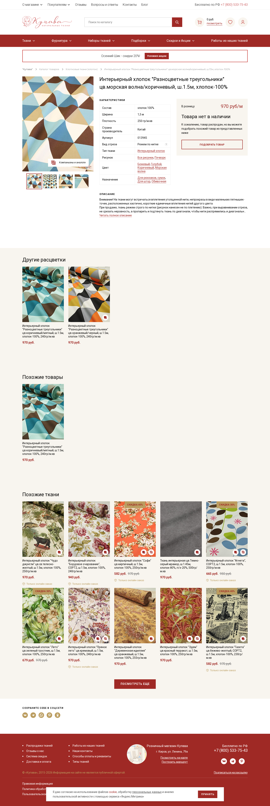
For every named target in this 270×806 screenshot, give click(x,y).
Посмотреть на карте (174, 757)
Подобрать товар (212, 144)
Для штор (144, 181)
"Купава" (27, 69)
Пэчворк (160, 157)
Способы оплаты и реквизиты (92, 756)
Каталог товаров (49, 69)
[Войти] (243, 22)
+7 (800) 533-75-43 (234, 5)
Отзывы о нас (35, 751)
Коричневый (146, 167)
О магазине (30, 5)
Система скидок (36, 756)
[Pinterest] (49, 715)
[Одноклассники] (58, 715)
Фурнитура (59, 41)
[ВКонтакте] (25, 715)
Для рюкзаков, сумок (151, 177)
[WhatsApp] (41, 715)
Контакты (130, 5)
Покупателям (57, 5)
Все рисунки (145, 157)
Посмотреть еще (135, 683)
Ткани (26, 41)
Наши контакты (83, 751)
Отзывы (80, 5)
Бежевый (144, 164)
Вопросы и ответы (104, 5)
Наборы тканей (99, 41)
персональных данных (147, 792)
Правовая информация (37, 783)
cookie (113, 792)
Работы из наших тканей (229, 41)
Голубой (156, 164)
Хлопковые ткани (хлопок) (82, 69)
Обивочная (159, 181)
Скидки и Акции (178, 41)
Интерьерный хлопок (151, 150)
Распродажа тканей (39, 745)
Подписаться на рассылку (231, 772)
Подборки (138, 41)
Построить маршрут (175, 761)
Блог (144, 5)
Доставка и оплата (38, 761)
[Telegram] (33, 715)
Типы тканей (81, 761)
